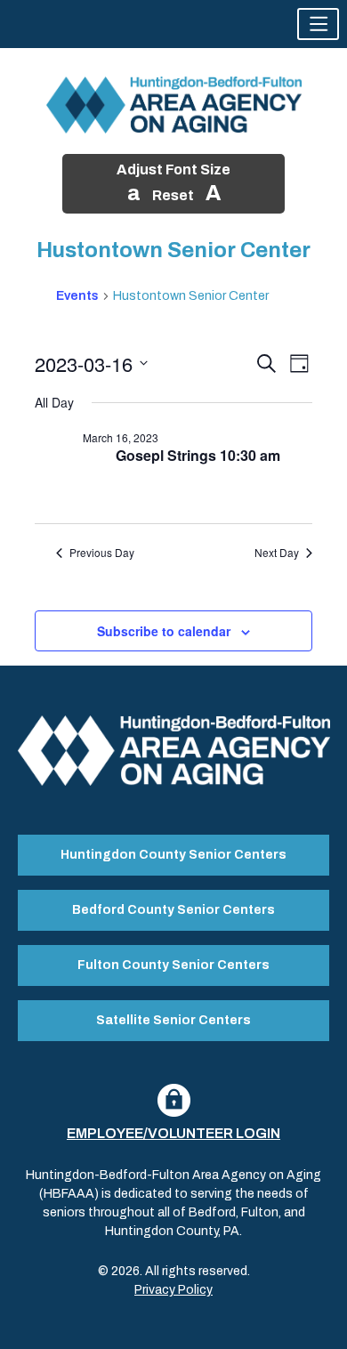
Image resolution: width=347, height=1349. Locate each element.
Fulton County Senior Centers (173, 965)
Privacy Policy (173, 1289)
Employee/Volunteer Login (173, 1133)
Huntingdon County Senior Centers (173, 854)
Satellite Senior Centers (173, 1020)
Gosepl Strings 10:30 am (198, 455)
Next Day (276, 552)
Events (77, 296)
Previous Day (101, 552)
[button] (318, 24)
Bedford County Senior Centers (173, 910)
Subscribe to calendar (163, 631)
